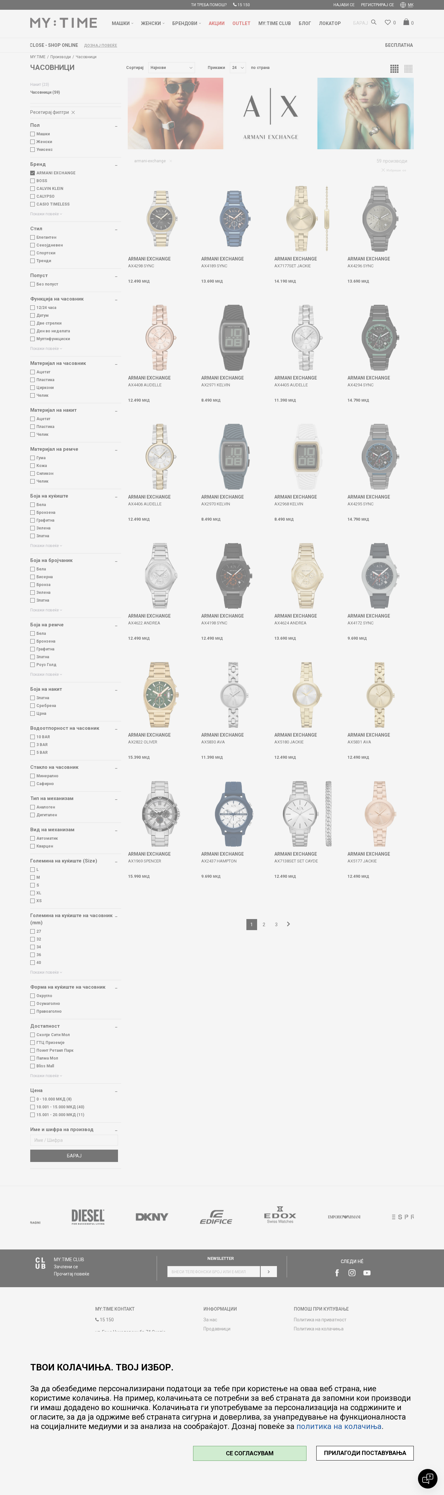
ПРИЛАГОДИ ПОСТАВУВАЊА (365, 1452)
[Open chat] (427, 1478)
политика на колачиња (339, 1426)
